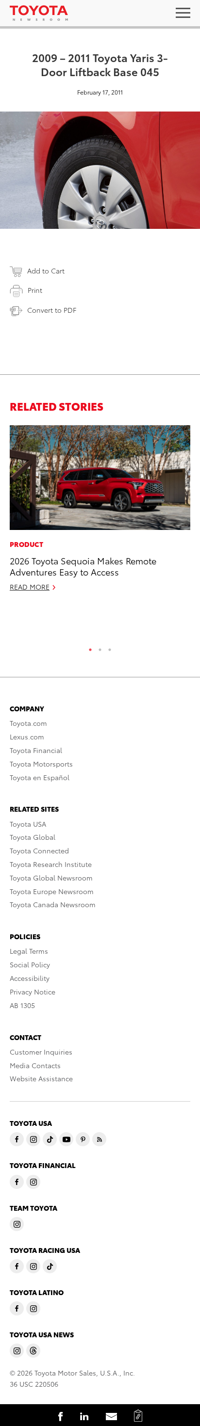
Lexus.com (27, 736)
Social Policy (30, 964)
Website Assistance (41, 1078)
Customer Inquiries (41, 1052)
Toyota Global (32, 837)
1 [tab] (90, 647)
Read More (30, 587)
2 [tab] (100, 647)
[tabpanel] (100, 512)
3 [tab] (109, 647)
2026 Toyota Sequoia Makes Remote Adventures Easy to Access (83, 565)
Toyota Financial (36, 750)
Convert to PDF (51, 310)
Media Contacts (35, 1065)
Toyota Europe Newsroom (52, 891)
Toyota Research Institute (51, 864)
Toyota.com (28, 723)
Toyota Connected (39, 850)
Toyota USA (28, 824)
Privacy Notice (32, 991)
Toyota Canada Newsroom (53, 904)
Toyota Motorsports (41, 764)
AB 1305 (22, 1005)
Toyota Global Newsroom (51, 877)
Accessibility (30, 978)
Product (26, 544)
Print (35, 290)
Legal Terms (29, 951)
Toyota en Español (39, 777)
